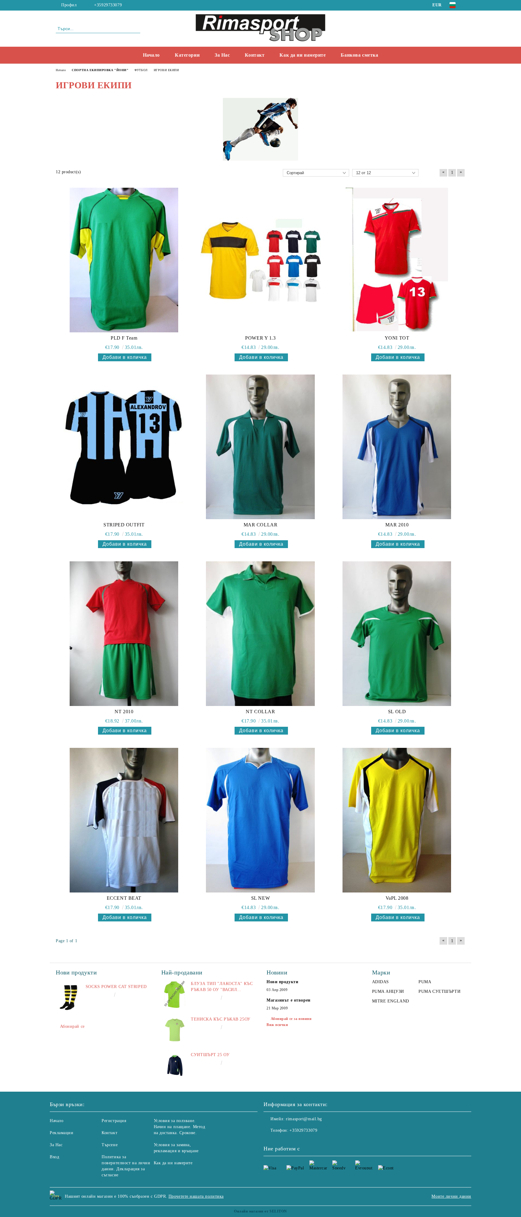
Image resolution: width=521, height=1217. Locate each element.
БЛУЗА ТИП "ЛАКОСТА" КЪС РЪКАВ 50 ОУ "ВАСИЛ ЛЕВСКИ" (222, 987)
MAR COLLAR (261, 524)
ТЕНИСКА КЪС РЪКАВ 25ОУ (220, 1019)
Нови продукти (282, 982)
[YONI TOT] (396, 260)
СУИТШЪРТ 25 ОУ (210, 1054)
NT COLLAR (260, 711)
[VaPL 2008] (396, 820)
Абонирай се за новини (291, 1019)
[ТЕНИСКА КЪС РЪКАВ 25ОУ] (174, 1029)
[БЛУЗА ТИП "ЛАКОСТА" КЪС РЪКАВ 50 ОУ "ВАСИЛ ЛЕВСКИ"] (174, 994)
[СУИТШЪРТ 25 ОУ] (174, 1065)
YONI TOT (397, 337)
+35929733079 (108, 5)
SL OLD (397, 711)
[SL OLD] (396, 633)
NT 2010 (124, 711)
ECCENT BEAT (124, 898)
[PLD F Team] (124, 260)
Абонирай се (72, 1026)
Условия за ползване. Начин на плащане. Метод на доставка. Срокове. (179, 1126)
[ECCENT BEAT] (124, 820)
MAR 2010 (397, 524)
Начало (151, 55)
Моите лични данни (451, 1196)
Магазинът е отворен (289, 1000)
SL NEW (260, 898)
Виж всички (277, 1025)
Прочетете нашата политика (196, 1196)
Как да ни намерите (302, 55)
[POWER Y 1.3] (260, 260)
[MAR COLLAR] (260, 447)
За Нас (222, 55)
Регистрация (114, 1120)
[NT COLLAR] (260, 633)
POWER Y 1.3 (260, 337)
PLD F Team (124, 337)
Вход (54, 1157)
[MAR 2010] (396, 447)
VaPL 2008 (397, 898)
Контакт (254, 55)
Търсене (110, 1145)
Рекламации (62, 1133)
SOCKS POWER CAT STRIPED (116, 986)
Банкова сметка (359, 55)
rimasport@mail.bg (304, 1119)
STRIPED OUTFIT (123, 524)
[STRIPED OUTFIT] (124, 447)
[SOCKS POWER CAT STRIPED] (69, 997)
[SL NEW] (260, 820)
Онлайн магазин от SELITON (260, 1211)
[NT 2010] (124, 633)
